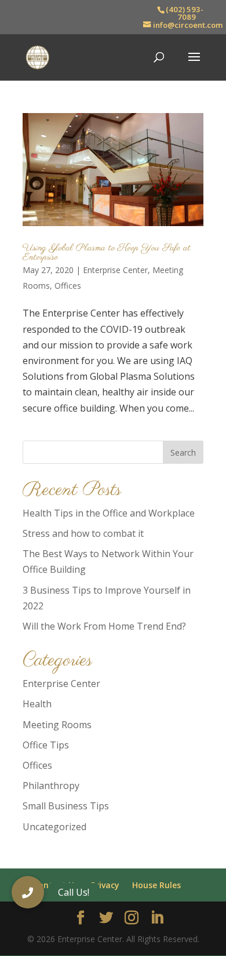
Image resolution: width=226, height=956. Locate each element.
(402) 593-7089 (184, 13)
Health (37, 703)
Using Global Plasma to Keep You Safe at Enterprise (107, 253)
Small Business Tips (66, 805)
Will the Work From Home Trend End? (104, 626)
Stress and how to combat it (83, 533)
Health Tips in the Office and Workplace (109, 513)
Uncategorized (54, 826)
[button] (28, 892)
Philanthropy (51, 785)
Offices (67, 285)
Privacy (105, 884)
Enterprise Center (115, 269)
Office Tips (46, 745)
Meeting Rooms (57, 724)
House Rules (156, 884)
